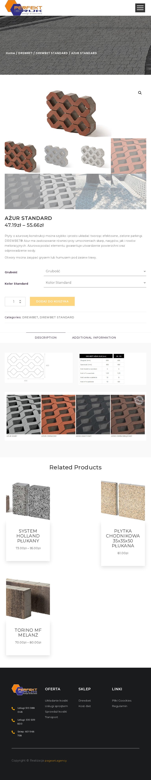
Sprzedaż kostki (56, 711)
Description (46, 337)
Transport (51, 717)
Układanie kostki (56, 700)
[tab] (45, 337)
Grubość (11, 272)
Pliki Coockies (121, 700)
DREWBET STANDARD (52, 53)
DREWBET (25, 53)
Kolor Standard (16, 283)
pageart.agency (56, 760)
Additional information (94, 337)
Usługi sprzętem (56, 706)
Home (10, 53)
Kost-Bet (84, 706)
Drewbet (84, 700)
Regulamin (119, 706)
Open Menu (140, 8)
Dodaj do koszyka (52, 301)
